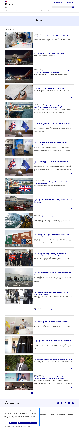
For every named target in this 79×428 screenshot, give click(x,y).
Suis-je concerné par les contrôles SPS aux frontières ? (51, 36)
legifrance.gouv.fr (43, 414)
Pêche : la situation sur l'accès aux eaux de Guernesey (50, 310)
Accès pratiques (69, 2)
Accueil (6, 13)
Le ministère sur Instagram (69, 403)
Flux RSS (54, 421)
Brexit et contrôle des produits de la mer (46, 217)
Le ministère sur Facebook (65, 403)
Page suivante (40, 392)
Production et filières (9, 10)
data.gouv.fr (70, 414)
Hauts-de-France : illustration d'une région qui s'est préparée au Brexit (52, 341)
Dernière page (47, 393)
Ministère (41, 10)
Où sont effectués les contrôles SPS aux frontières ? (50, 53)
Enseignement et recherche (30, 10)
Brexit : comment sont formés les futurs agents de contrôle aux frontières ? (52, 322)
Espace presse (59, 2)
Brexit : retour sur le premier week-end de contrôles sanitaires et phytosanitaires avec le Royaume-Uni (50, 254)
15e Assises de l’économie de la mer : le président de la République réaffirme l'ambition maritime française (51, 377)
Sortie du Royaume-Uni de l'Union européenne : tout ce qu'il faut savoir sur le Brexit (53, 124)
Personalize (12, 422)
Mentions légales (60, 421)
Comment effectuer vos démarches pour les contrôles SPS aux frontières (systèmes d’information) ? (52, 71)
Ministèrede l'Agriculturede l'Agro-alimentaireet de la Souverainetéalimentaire (9, 4)
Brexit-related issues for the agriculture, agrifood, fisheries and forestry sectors (52, 182)
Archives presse (67, 421)
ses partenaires (12, 410)
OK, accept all (33, 422)
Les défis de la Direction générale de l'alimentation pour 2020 (53, 359)
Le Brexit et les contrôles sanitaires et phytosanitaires (50, 88)
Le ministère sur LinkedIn (61, 403)
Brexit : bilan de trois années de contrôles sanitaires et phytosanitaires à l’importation (51, 162)
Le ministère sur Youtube (72, 403)
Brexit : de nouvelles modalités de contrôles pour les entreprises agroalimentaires (50, 143)
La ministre (48, 10)
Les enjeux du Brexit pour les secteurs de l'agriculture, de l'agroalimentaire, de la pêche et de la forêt (51, 106)
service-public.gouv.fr (61, 414)
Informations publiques (47, 421)
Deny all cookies (22, 422)
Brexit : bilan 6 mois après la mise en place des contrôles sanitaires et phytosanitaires (51, 235)
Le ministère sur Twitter (58, 403)
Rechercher (73, 7)
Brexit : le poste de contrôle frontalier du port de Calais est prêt (52, 273)
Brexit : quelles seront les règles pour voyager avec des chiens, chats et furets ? (51, 293)
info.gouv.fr (52, 414)
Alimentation (19, 10)
